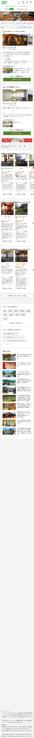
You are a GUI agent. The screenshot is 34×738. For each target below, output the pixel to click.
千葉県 (17, 315)
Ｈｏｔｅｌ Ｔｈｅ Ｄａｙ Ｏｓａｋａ (7, 258)
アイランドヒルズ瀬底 (6, 162)
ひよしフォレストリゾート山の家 (21, 213)
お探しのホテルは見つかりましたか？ (9, 146)
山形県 (10, 311)
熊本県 (16, 311)
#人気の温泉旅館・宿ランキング (11, 333)
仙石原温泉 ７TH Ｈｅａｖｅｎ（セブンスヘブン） (21, 164)
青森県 (22, 311)
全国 (13, 23)
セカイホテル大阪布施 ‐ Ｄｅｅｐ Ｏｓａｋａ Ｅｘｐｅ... (21, 259)
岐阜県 (18, 23)
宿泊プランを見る (17, 79)
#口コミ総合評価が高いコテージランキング (13, 337)
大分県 (5, 318)
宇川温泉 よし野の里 (6, 212)
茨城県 (11, 315)
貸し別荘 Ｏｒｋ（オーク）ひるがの (15, 31)
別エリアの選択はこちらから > (26, 27)
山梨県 (28, 311)
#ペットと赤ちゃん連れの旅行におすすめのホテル (15, 340)
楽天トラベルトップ (6, 23)
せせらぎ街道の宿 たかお (12, 87)
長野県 (23, 315)
